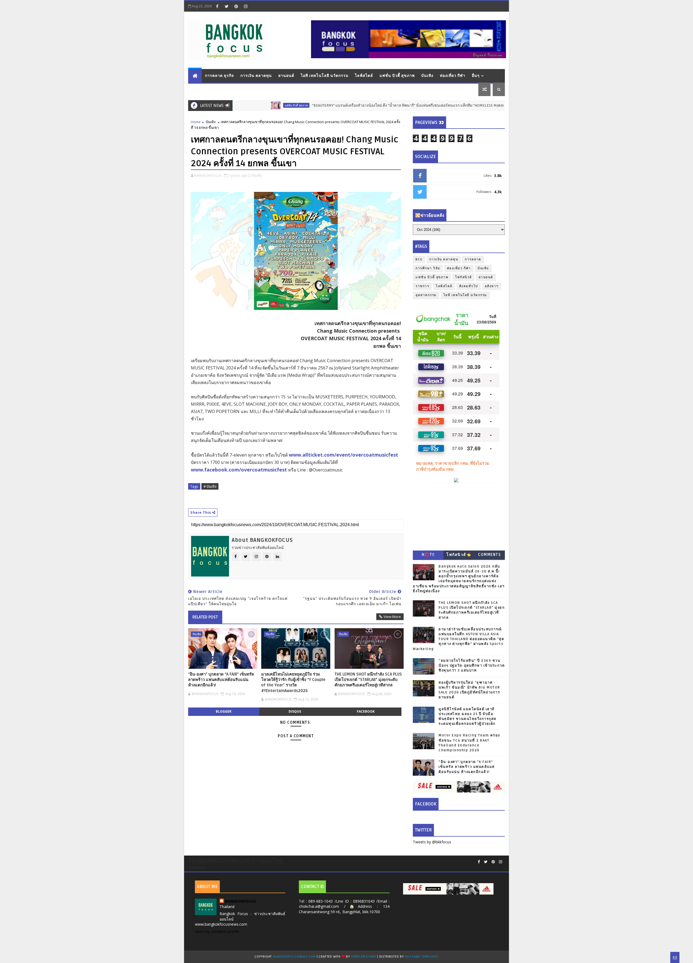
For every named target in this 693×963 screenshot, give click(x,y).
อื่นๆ (476, 75)
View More (392, 616)
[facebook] (217, 6)
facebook (366, 711)
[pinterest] (236, 6)
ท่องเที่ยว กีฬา (452, 75)
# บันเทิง (210, 486)
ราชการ (422, 286)
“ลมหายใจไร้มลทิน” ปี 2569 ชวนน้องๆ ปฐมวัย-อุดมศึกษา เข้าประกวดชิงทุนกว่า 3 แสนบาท (472, 666)
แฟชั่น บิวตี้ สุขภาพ (397, 75)
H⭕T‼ (428, 554)
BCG (419, 259)
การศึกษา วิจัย (428, 268)
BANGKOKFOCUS (240, 901)
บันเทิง (427, 75)
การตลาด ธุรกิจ (219, 75)
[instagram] (245, 6)
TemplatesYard (363, 957)
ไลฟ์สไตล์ (364, 75)
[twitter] (227, 6)
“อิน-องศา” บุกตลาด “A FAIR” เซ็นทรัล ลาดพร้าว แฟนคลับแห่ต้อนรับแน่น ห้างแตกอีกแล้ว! (221, 680)
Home (196, 121)
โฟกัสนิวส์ (463, 277)
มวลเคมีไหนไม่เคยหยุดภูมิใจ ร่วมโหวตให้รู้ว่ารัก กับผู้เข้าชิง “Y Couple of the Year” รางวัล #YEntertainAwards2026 (293, 682)
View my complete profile (217, 931)
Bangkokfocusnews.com (294, 957)
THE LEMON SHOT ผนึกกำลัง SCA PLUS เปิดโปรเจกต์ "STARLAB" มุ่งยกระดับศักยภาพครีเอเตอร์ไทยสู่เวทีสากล (368, 680)
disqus (295, 711)
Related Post (205, 617)
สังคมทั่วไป (468, 286)
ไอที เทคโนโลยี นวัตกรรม (324, 75)
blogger (223, 711)
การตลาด (473, 259)
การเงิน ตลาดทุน (256, 75)
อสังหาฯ (492, 286)
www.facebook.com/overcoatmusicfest (239, 469)
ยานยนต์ (286, 75)
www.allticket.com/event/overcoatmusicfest (343, 454)
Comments (489, 554)
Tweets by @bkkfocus (432, 841)
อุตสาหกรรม (426, 295)
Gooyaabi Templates (422, 957)
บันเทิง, (257, 175)
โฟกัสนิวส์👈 (458, 554)
